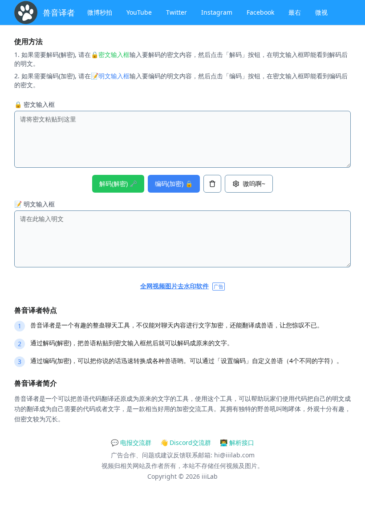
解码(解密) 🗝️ (118, 183)
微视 (321, 12)
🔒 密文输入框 (34, 104)
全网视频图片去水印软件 (174, 286)
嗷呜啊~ (254, 183)
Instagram (216, 12)
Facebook (260, 12)
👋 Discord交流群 (185, 442)
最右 (294, 12)
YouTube (139, 12)
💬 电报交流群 (131, 442)
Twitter (176, 12)
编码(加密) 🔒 (174, 183)
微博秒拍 (99, 12)
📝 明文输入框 (34, 204)
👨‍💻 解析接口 (237, 442)
